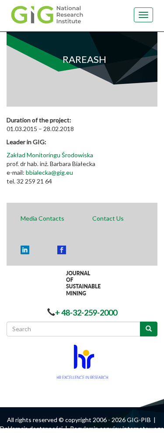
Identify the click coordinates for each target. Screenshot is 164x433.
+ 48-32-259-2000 (86, 312)
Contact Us (108, 218)
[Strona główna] (49, 14)
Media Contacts (42, 218)
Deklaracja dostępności (31, 428)
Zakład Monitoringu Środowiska (50, 155)
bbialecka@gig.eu (49, 172)
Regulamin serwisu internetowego (117, 428)
